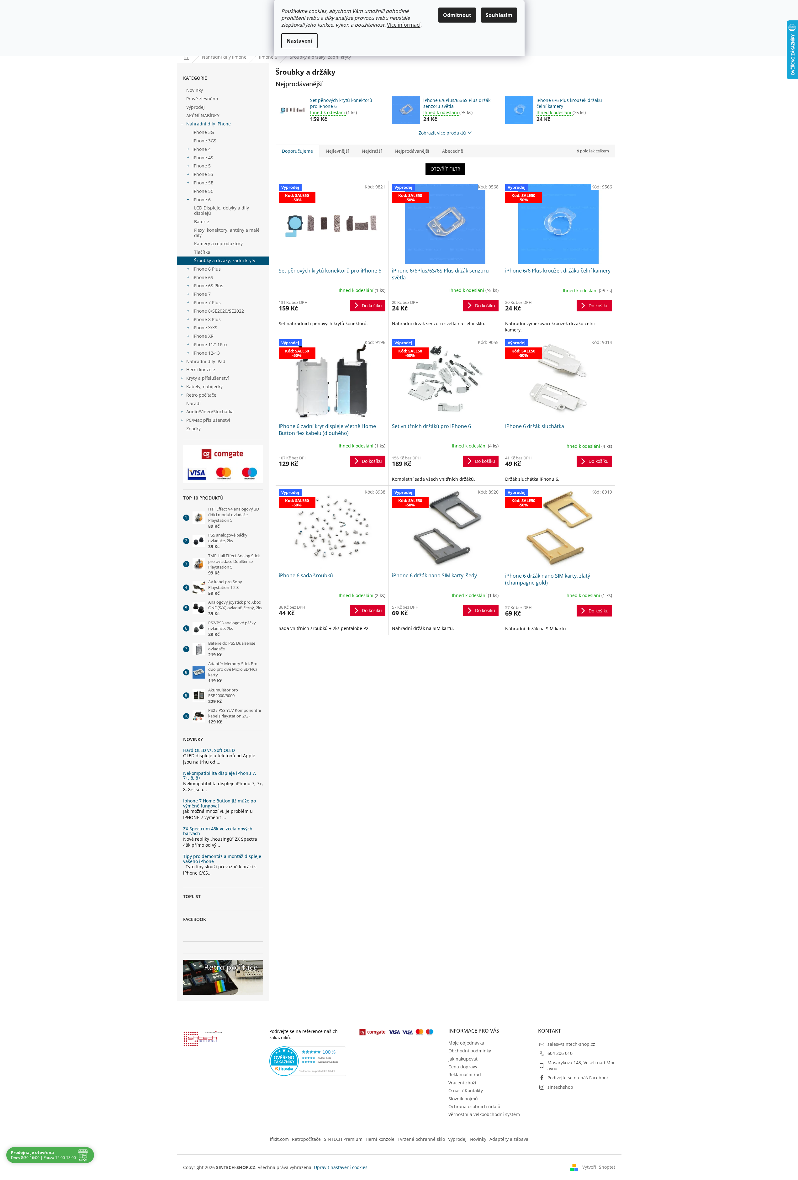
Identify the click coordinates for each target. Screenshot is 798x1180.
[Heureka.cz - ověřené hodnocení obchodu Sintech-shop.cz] (307, 1061)
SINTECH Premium (343, 1139)
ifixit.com (279, 1139)
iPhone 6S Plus (208, 285)
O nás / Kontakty (465, 1090)
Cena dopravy (462, 1067)
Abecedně (452, 151)
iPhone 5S (203, 174)
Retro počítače (201, 395)
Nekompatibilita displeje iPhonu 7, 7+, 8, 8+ (219, 775)
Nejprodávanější (412, 151)
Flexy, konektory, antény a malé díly (227, 232)
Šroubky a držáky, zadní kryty (224, 260)
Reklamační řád (464, 1074)
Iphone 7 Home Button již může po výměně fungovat (219, 803)
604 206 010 (560, 1053)
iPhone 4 (202, 149)
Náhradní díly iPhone (208, 124)
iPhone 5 (202, 166)
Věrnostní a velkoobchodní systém (484, 1114)
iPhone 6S (203, 277)
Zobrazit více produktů (442, 133)
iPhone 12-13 (206, 353)
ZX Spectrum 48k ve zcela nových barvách (217, 831)
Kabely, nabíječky (204, 386)
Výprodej (195, 107)
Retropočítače (306, 1139)
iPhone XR (203, 336)
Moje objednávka (466, 1043)
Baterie (201, 222)
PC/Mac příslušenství (208, 420)
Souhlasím (499, 15)
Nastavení (299, 40)
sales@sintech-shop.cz (571, 1044)
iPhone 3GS (204, 141)
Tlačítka (202, 252)
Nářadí (193, 403)
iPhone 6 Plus (207, 269)
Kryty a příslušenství (207, 378)
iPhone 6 (202, 200)
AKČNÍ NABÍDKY (202, 116)
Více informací (403, 24)
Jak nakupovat (463, 1059)
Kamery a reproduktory (218, 243)
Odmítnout (457, 15)
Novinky (194, 90)
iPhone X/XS (205, 328)
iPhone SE (203, 183)
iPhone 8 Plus (207, 319)
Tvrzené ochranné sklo (421, 1139)
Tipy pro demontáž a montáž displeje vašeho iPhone (222, 859)
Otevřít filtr (445, 169)
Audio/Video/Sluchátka (210, 412)
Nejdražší (372, 151)
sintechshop (560, 1087)
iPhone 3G (203, 132)
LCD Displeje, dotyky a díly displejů (221, 210)
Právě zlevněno (202, 99)
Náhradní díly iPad (205, 361)
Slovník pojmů (463, 1099)
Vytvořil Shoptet (598, 1167)
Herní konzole (200, 370)
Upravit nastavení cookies (340, 1167)
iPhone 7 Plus (207, 302)
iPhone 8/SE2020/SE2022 (218, 311)
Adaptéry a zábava (508, 1139)
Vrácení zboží (462, 1083)
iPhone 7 (202, 294)
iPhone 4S (203, 158)
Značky (193, 428)
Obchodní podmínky (469, 1051)
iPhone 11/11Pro (210, 344)
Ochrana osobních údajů (474, 1106)
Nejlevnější (337, 151)
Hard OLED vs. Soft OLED (209, 750)
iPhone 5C (203, 191)
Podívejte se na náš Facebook (578, 1078)
